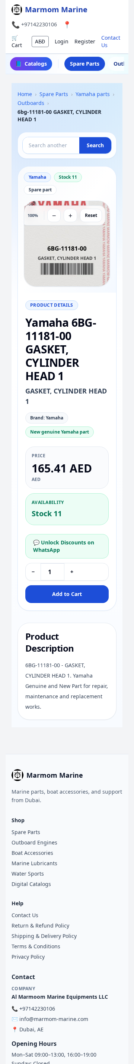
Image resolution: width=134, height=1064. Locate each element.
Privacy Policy (28, 956)
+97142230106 (39, 24)
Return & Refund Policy (40, 925)
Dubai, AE (31, 1029)
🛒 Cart (17, 41)
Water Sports (28, 873)
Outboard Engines (34, 842)
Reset (91, 215)
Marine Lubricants (34, 863)
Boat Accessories (32, 852)
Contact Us (110, 41)
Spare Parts (84, 63)
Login (61, 41)
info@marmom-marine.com (53, 1018)
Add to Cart (67, 593)
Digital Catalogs (31, 883)
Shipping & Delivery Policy (44, 935)
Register (84, 41)
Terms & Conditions (36, 946)
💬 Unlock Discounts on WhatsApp (63, 546)
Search (95, 145)
